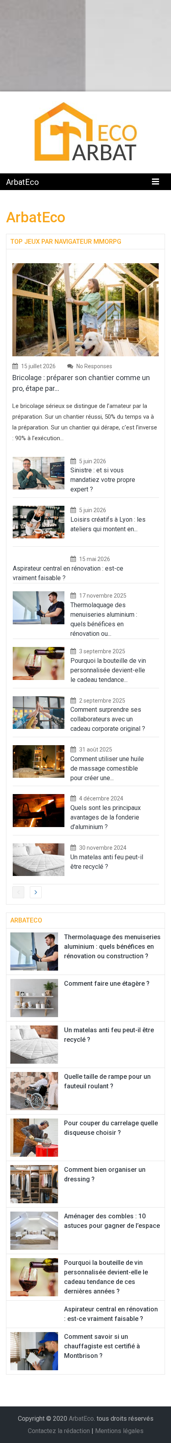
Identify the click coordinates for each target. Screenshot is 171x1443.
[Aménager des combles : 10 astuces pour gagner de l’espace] (34, 1230)
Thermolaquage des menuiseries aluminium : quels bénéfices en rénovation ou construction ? (112, 946)
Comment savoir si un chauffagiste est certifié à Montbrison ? (102, 1346)
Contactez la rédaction (59, 1431)
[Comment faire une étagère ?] (34, 997)
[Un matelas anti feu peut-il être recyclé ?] (34, 1044)
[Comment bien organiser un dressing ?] (34, 1183)
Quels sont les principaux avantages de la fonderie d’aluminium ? (105, 817)
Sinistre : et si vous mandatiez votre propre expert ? (102, 479)
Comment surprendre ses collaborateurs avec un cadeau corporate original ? (107, 719)
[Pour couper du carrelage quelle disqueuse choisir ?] (34, 1137)
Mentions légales (119, 1431)
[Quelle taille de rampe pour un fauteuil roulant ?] (34, 1090)
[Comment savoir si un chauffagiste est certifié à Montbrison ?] (34, 1350)
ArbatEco (22, 182)
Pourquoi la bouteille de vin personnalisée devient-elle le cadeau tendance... (108, 670)
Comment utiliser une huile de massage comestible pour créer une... (107, 768)
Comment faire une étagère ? (107, 983)
